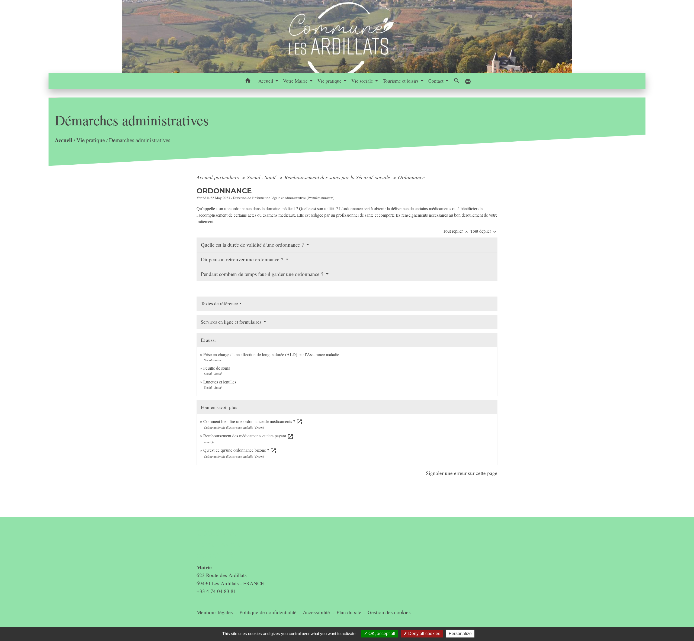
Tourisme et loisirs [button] (401, 80)
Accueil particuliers (218, 177)
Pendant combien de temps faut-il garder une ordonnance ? (262, 274)
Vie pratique (90, 140)
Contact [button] (436, 80)
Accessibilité (316, 612)
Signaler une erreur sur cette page (461, 473)
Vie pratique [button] (330, 80)
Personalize (460, 633)
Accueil (63, 140)
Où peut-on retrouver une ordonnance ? (242, 259)
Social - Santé (262, 177)
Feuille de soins (216, 368)
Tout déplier (483, 231)
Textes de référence (219, 303)
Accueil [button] (266, 80)
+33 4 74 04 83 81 (216, 591)
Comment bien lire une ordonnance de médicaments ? (253, 421)
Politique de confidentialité (268, 612)
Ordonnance (411, 177)
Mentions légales (215, 612)
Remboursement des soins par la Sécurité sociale (337, 177)
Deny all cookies (423, 633)
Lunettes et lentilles (219, 382)
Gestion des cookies (389, 612)
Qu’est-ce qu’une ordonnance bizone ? (240, 450)
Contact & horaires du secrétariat (218, 543)
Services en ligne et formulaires (231, 322)
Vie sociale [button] (362, 80)
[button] (248, 81)
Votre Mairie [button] (296, 80)
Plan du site (348, 612)
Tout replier (456, 231)
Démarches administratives (139, 140)
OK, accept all (381, 633)
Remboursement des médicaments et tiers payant (248, 435)
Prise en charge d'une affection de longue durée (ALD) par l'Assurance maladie (271, 354)
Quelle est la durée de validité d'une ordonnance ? (253, 244)
